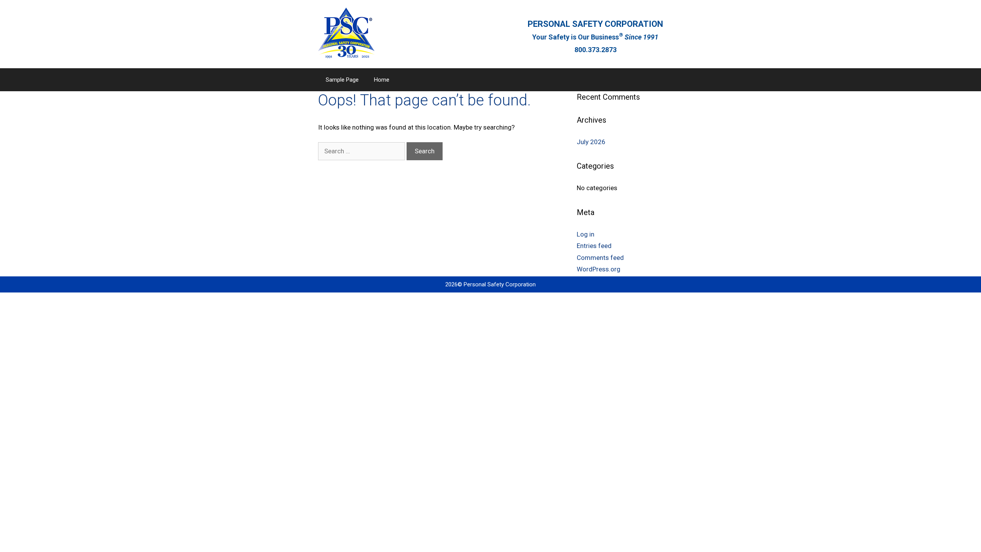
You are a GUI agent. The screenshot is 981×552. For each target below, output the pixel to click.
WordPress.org (598, 269)
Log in (585, 234)
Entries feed (594, 246)
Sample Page (342, 79)
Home (381, 79)
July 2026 (591, 142)
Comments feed (600, 257)
